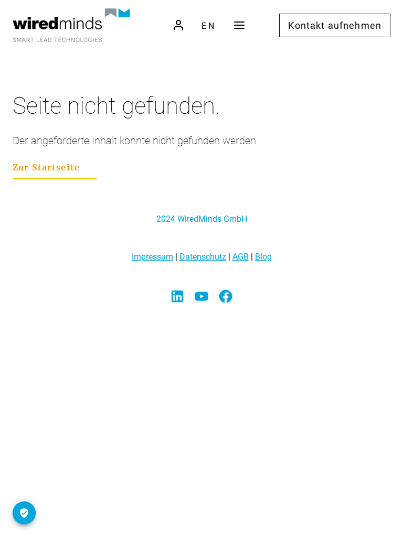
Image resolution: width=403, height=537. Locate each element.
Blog (263, 257)
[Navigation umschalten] (239, 25)
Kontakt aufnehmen (334, 25)
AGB (240, 257)
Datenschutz (202, 257)
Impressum (152, 257)
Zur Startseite (46, 167)
